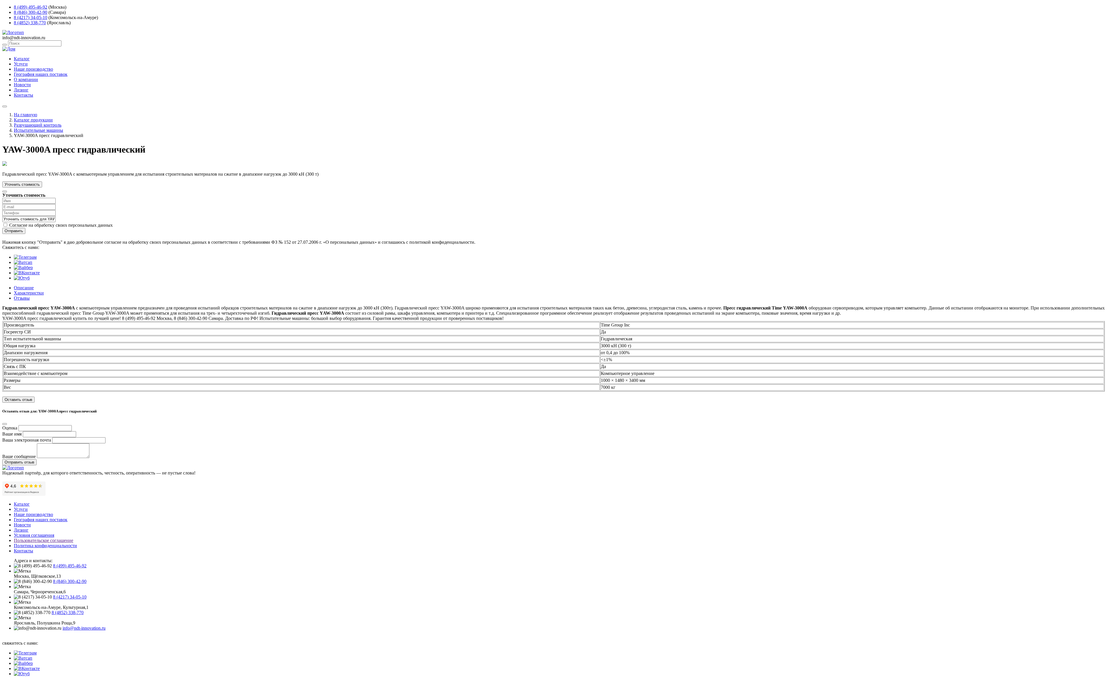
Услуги (21, 63)
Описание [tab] (24, 287)
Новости (22, 84)
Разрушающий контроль (37, 125)
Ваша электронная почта (26, 440)
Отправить (14, 231)
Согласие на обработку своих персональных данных (61, 225)
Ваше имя (12, 434)
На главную (25, 114)
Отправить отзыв (19, 462)
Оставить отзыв (18, 399)
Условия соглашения (34, 535)
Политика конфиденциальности (45, 545)
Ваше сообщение (19, 456)
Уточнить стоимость (22, 184)
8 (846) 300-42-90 (30, 12)
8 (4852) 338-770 (30, 22)
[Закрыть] (4, 191)
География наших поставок (40, 74)
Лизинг (21, 89)
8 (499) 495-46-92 (30, 7)
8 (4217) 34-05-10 (30, 17)
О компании (26, 79)
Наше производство (33, 69)
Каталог (22, 58)
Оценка (9, 427)
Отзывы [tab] (22, 298)
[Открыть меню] (4, 106)
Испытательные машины (38, 130)
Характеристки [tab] (29, 292)
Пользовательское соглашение (43, 540)
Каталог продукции (33, 119)
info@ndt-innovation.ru (84, 628)
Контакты (23, 95)
